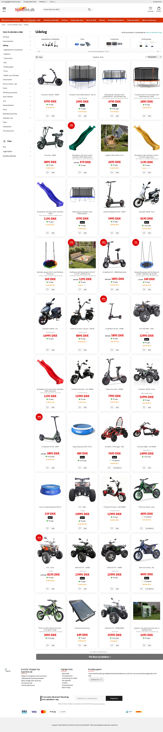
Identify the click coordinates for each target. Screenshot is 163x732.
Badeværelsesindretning (11, 20)
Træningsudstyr (133, 20)
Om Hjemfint (66, 681)
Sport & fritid (91, 20)
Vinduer (102, 20)
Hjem (3, 25)
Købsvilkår (65, 674)
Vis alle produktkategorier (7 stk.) (98, 51)
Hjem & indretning (149, 20)
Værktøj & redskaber (51, 20)
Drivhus (65, 20)
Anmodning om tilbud (69, 678)
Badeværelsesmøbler (116, 20)
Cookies (65, 683)
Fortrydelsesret (67, 676)
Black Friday (66, 688)
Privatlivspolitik (67, 685)
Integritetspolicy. (99, 704)
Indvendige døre (77, 20)
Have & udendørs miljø (31, 20)
